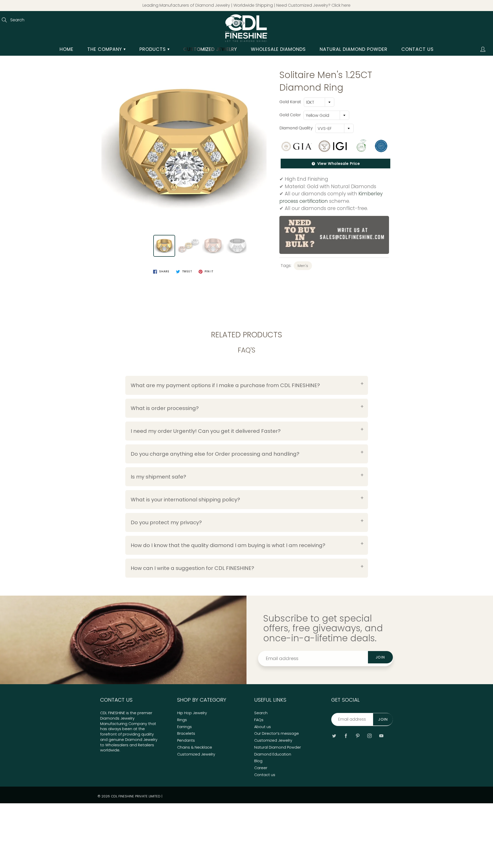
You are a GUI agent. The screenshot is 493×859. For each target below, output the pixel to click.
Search (261, 712)
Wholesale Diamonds (278, 49)
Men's (303, 265)
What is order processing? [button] (165, 408)
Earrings (184, 726)
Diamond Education (272, 754)
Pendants (186, 740)
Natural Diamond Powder (353, 49)
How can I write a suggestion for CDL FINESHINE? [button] (192, 568)
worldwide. (110, 750)
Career (260, 767)
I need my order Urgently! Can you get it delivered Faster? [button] (206, 431)
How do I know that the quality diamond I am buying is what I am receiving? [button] (228, 545)
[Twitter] (333, 735)
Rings (182, 719)
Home (66, 49)
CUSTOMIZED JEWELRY (210, 49)
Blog (258, 760)
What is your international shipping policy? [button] (185, 499)
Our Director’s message (276, 733)
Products (153, 49)
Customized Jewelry (196, 754)
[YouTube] (381, 735)
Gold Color (290, 115)
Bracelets (186, 733)
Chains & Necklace (194, 747)
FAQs (258, 719)
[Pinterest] (357, 735)
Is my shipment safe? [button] (158, 476)
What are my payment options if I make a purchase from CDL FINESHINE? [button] (225, 385)
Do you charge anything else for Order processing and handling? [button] (215, 453)
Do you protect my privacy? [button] (166, 522)
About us (262, 726)
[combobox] (319, 102)
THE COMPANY (105, 49)
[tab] (247, 385)
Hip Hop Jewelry (192, 712)
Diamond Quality (296, 128)
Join (380, 657)
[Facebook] (345, 735)
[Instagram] (369, 735)
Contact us (417, 49)
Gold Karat (290, 102)
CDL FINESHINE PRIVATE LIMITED (135, 796)
